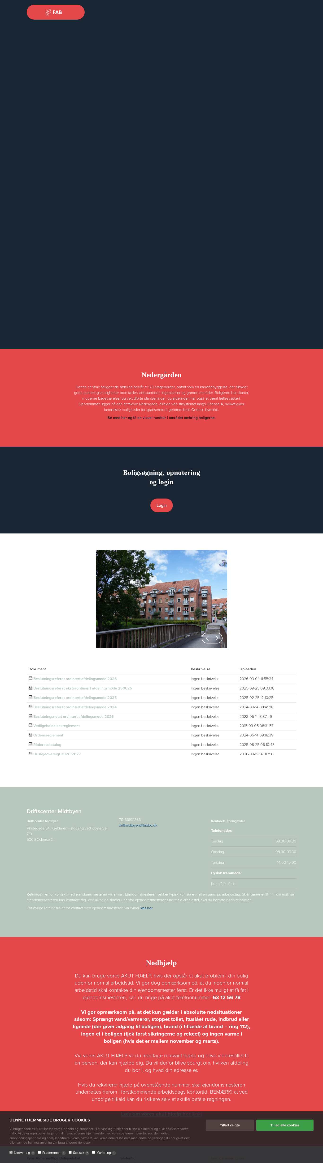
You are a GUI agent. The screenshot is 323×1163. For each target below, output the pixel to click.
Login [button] (162, 505)
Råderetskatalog (47, 744)
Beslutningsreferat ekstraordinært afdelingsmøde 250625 (82, 688)
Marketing (105, 1153)
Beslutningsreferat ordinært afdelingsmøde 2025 (75, 697)
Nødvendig (24, 1153)
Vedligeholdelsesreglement (56, 725)
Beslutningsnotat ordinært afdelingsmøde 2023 (73, 716)
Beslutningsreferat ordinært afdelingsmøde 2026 (75, 679)
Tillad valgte (230, 1125)
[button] (207, 638)
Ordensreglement (48, 735)
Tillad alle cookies (285, 1125)
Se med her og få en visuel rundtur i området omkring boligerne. (162, 417)
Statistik (80, 1153)
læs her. (146, 908)
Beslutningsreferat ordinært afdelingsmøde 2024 (75, 707)
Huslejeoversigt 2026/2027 (57, 754)
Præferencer (53, 1153)
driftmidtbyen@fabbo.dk (138, 825)
